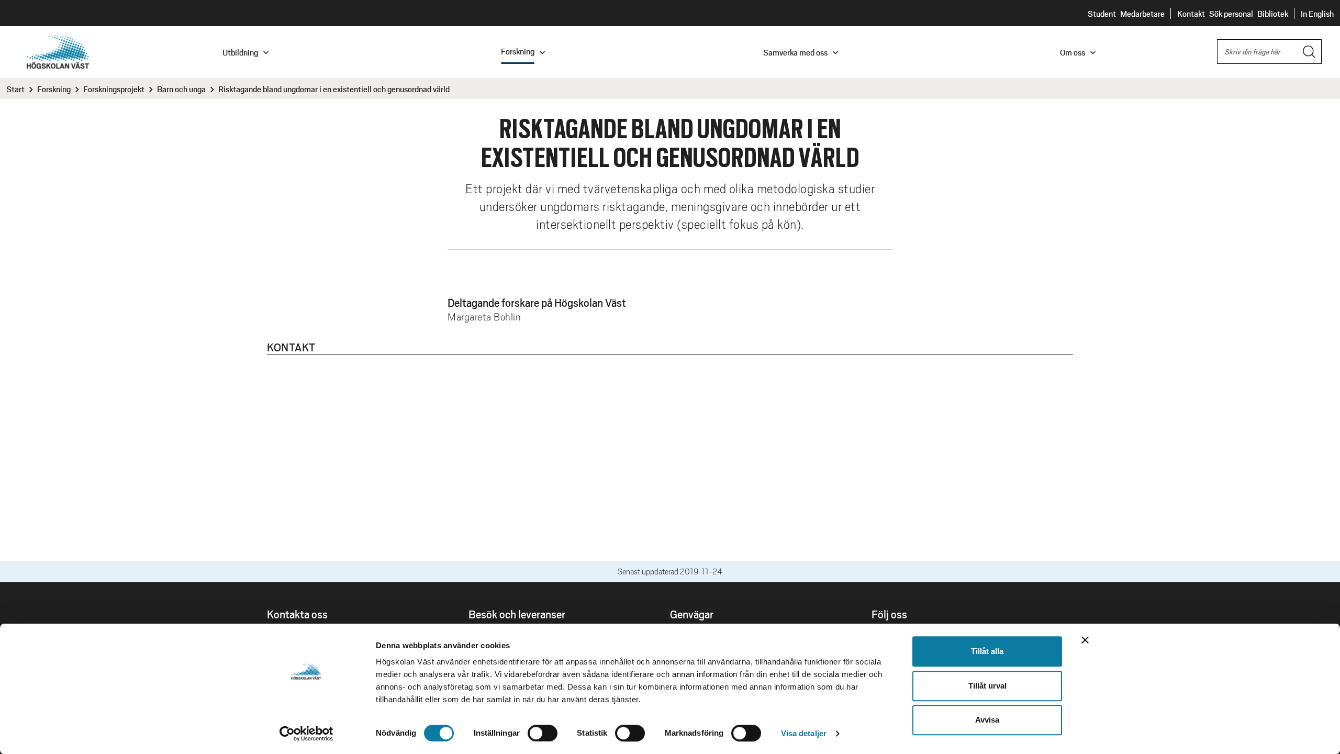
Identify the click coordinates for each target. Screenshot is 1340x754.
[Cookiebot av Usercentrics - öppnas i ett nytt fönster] (306, 733)
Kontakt (1191, 13)
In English (1317, 13)
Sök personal (1231, 13)
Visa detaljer (804, 733)
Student (1102, 13)
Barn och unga (181, 88)
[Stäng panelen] (1085, 640)
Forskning (54, 88)
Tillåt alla (987, 651)
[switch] (542, 733)
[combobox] (1269, 51)
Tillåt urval (987, 685)
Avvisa (987, 719)
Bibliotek (1272, 13)
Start (15, 88)
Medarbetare (1142, 13)
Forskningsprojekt (113, 88)
